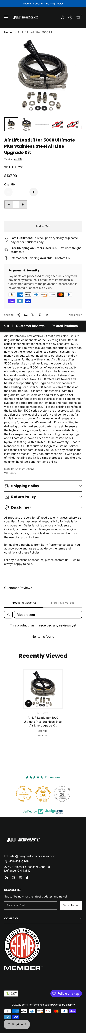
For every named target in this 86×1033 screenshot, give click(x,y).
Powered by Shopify (63, 1004)
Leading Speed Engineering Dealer (43, 3)
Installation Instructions (19, 469)
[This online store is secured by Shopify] (11, 994)
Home (8, 32)
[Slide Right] (79, 3)
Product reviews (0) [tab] (23, 602)
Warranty (10, 473)
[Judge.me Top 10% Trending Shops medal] (62, 794)
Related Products (65, 326)
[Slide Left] (7, 3)
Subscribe (68, 905)
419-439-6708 (19, 861)
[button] (63, 17)
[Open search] (8, 614)
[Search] (63, 17)
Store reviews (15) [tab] (62, 602)
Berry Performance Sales (36, 1004)
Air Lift (18, 159)
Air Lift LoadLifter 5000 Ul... (36, 32)
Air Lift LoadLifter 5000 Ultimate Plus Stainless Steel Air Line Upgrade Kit (43, 721)
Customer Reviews (30, 326)
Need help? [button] (75, 314)
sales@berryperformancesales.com (32, 856)
